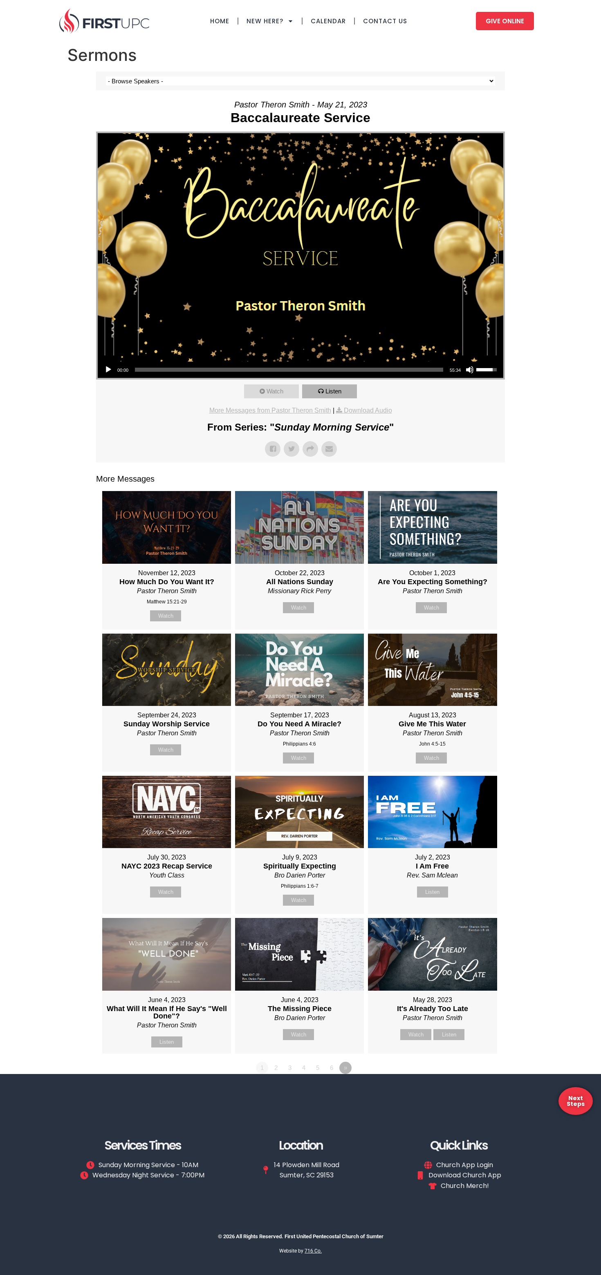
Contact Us (385, 21)
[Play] (108, 370)
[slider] (289, 370)
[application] (300, 370)
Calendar (328, 21)
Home (219, 21)
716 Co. (313, 1251)
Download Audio (368, 410)
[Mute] (470, 370)
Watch (275, 391)
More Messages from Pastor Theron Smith (270, 410)
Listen (333, 391)
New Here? (265, 21)
